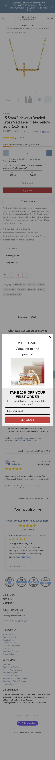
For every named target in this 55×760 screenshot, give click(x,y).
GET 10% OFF (28, 420)
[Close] (50, 337)
